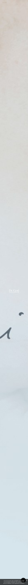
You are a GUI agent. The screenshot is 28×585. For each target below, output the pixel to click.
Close (26, 580)
